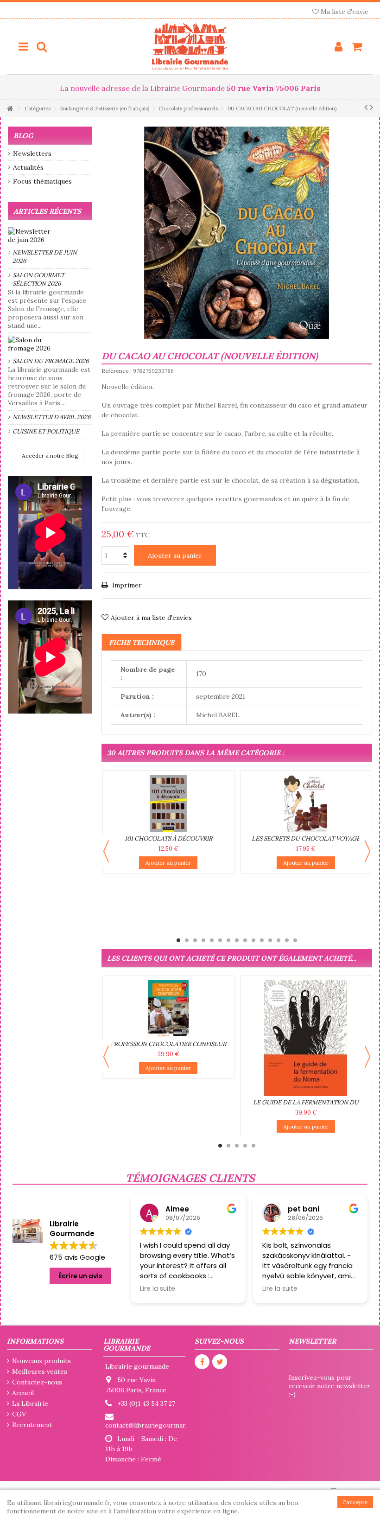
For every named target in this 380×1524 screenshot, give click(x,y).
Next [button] (367, 851)
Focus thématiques (42, 181)
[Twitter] (219, 1361)
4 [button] (203, 940)
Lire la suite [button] (157, 1289)
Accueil (23, 1393)
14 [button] (287, 940)
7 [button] (228, 940)
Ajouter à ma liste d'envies (151, 617)
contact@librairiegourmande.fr (153, 1425)
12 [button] (270, 940)
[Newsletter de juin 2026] (50, 235)
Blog (23, 135)
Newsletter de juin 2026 (45, 257)
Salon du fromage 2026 (51, 361)
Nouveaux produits (41, 1361)
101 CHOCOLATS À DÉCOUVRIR (168, 838)
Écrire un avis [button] (80, 1276)
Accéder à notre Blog (50, 455)
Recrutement (32, 1425)
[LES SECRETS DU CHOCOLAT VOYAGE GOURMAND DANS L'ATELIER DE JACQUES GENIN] (306, 803)
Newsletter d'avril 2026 (52, 417)
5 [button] (212, 940)
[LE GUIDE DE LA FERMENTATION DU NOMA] (306, 1038)
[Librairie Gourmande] (190, 46)
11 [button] (262, 940)
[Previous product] (365, 107)
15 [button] (295, 940)
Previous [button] (106, 851)
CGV (19, 1414)
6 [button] (220, 940)
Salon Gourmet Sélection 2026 (38, 279)
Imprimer (126, 585)
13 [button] (278, 940)
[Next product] (371, 107)
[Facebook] (202, 1361)
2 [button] (187, 940)
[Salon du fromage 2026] (50, 344)
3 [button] (195, 940)
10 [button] (253, 940)
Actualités (28, 167)
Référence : (116, 370)
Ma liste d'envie (343, 11)
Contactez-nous (37, 1382)
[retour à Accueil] (10, 109)
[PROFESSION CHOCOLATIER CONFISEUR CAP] (168, 1009)
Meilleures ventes (39, 1371)
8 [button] (237, 940)
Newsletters (32, 153)
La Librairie (30, 1403)
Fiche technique (141, 642)
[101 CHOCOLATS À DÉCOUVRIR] (168, 803)
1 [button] (178, 940)
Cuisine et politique (46, 431)
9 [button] (245, 940)
